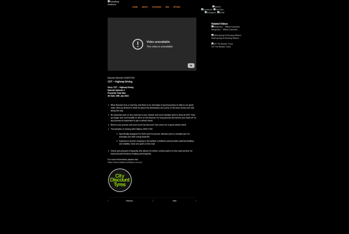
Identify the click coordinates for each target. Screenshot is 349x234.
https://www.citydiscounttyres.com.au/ (125, 162)
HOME (135, 7)
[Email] (220, 12)
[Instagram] (211, 12)
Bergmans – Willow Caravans (224, 29)
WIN (167, 7)
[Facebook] (207, 9)
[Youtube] (218, 9)
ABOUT (145, 7)
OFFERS (176, 7)
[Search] (216, 7)
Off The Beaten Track (221, 46)
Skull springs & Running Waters (225, 38)
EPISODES (156, 7)
